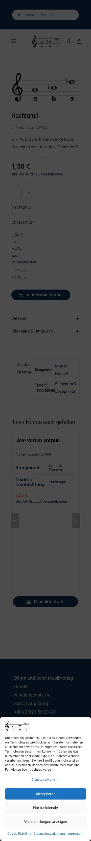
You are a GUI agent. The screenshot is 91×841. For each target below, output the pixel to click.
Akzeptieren (45, 794)
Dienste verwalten (44, 779)
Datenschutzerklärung (49, 833)
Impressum (75, 833)
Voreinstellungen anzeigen (45, 821)
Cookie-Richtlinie (19, 833)
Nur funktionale (45, 808)
